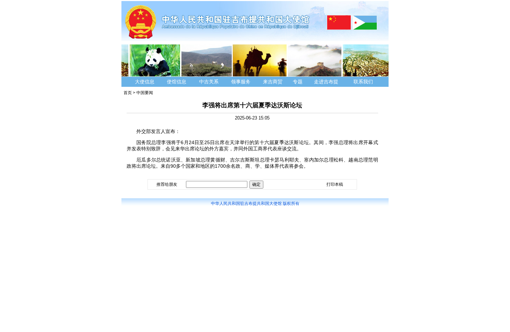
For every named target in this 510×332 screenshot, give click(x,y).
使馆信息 (176, 81)
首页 (128, 92)
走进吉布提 (326, 81)
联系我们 (364, 81)
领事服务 (240, 81)
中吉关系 (209, 81)
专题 (298, 81)
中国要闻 (144, 92)
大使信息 (144, 81)
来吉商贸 (272, 81)
